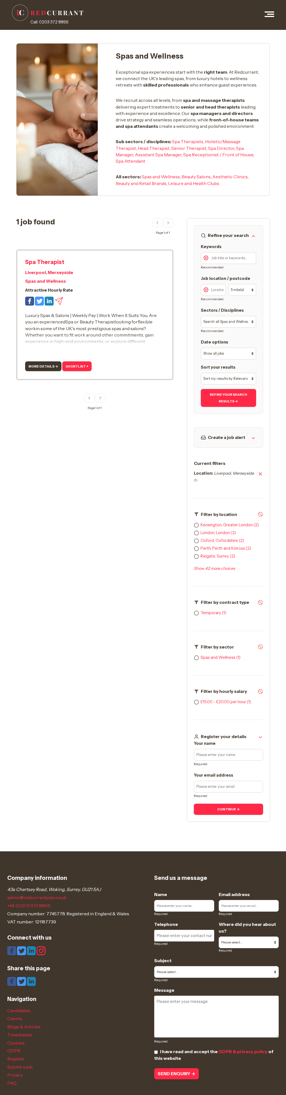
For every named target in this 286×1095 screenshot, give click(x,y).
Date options (214, 342)
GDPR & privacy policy (243, 1051)
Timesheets (19, 1035)
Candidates (18, 1010)
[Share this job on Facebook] (30, 300)
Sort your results (218, 367)
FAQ (11, 1083)
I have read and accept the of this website (213, 1055)
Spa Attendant (130, 161)
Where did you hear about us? (247, 927)
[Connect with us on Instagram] (41, 950)
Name (160, 894)
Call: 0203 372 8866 (49, 22)
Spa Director (221, 148)
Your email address (213, 775)
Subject (162, 960)
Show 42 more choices (214, 568)
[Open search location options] (205, 289)
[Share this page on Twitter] (22, 981)
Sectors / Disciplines (222, 310)
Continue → (228, 809)
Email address (234, 894)
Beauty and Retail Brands (141, 183)
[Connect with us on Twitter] (22, 950)
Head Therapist (154, 148)
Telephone (166, 924)
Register (16, 1059)
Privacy (15, 1075)
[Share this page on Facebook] (12, 981)
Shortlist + (77, 366)
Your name (205, 743)
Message (164, 990)
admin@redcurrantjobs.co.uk (36, 897)
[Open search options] (205, 257)
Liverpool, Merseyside (49, 272)
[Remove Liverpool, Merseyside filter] (260, 477)
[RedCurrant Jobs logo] (47, 12)
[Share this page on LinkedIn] (31, 981)
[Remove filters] (260, 514)
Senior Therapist (188, 148)
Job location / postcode (225, 278)
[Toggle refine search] (253, 235)
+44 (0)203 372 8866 (28, 905)
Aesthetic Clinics (230, 176)
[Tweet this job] (40, 300)
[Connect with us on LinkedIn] (32, 950)
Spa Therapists (187, 141)
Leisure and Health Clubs (193, 183)
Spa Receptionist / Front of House (218, 154)
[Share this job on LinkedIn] (49, 300)
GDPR (13, 1050)
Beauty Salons (196, 176)
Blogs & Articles (23, 1026)
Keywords (211, 246)
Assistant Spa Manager (158, 154)
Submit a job (20, 1067)
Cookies (16, 1043)
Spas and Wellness (161, 176)
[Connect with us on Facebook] (12, 950)
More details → (43, 366)
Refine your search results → (228, 398)
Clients (14, 1018)
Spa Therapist (44, 262)
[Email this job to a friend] (58, 300)
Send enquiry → (177, 1073)
